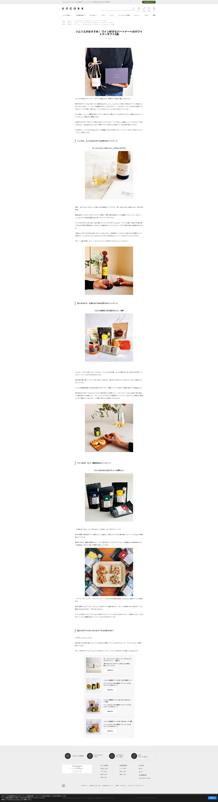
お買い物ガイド (84, 785)
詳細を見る (110, 670)
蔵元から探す (123, 771)
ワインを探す (66, 15)
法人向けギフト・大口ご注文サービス (136, 785)
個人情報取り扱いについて (107, 785)
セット (112, 15)
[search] (133, 8)
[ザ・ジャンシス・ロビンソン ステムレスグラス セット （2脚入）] (93, 665)
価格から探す (103, 777)
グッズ (136, 15)
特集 (154, 15)
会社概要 (117, 785)
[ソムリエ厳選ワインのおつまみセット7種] (93, 727)
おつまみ (92, 15)
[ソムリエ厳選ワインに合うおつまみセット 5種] (93, 706)
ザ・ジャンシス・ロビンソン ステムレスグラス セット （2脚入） (117, 660)
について (149, 2)
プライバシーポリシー (16, 800)
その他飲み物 (142, 775)
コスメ (146, 15)
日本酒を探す (80, 15)
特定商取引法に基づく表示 (94, 785)
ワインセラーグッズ (144, 778)
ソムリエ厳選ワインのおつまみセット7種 (117, 721)
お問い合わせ (123, 785)
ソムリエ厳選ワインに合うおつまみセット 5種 (117, 701)
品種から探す (103, 774)
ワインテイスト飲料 (124, 15)
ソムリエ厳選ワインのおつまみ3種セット (117, 680)
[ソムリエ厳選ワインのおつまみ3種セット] (93, 685)
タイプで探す (103, 771)
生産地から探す (104, 768)
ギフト (103, 15)
